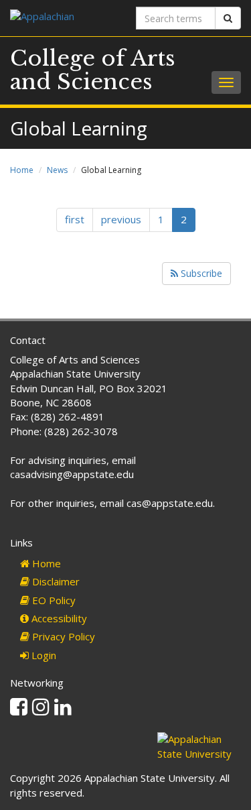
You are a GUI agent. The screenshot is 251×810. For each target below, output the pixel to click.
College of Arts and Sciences (92, 70)
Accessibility (58, 618)
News (57, 170)
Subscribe (200, 273)
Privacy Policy (62, 636)
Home (21, 170)
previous (121, 219)
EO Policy (52, 600)
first (74, 219)
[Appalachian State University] (63, 17)
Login (42, 655)
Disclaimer (54, 581)
